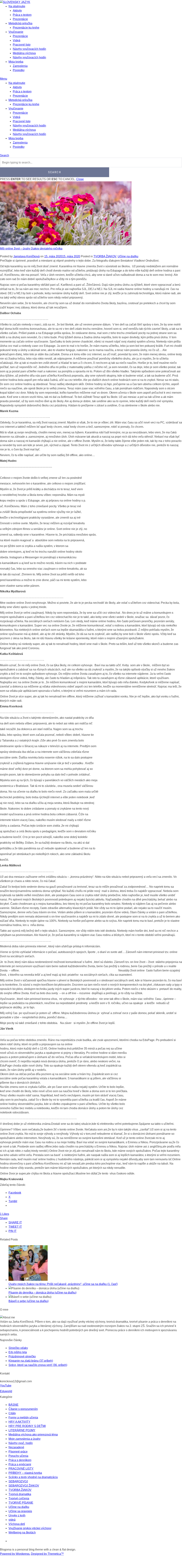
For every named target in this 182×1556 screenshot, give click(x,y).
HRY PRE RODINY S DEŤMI (27, 1426)
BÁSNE (13, 1404)
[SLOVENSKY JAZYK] (15, 2)
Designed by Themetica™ (47, 1553)
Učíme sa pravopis (20, 1511)
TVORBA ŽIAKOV (104, 256)
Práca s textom (22, 14)
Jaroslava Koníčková (26, 256)
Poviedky (19, 70)
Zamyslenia (20, 65)
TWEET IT (15, 1226)
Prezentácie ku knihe (26, 27)
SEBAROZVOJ (18, 1481)
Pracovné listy (22, 44)
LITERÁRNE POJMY (22, 1430)
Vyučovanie (16, 31)
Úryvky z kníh (17, 1515)
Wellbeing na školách (22, 1532)
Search (4, 155)
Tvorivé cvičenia (19, 1498)
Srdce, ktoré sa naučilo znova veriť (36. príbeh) (38, 1364)
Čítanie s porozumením (23, 1408)
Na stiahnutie (17, 6)
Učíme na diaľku (128, 256)
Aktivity (17, 10)
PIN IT (13, 1230)
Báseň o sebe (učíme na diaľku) (29, 1301)
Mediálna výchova (24, 53)
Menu (3, 78)
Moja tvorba (16, 61)
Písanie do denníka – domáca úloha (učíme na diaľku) (42, 1292)
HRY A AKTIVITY (19, 1421)
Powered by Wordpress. (15, 1553)
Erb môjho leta (18, 1352)
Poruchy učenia (18, 1455)
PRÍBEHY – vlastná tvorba (25, 1472)
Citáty (12, 1413)
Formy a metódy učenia (23, 1417)
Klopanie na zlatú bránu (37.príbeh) (31, 1360)
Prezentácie (20, 19)
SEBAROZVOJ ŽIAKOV (24, 1485)
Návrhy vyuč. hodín (21, 1443)
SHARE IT (15, 1222)
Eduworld (6, 1391)
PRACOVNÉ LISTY (21, 1468)
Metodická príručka (20, 23)
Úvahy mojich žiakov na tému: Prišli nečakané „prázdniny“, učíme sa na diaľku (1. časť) (63, 1284)
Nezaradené (16, 1447)
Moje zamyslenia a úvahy (25, 1438)
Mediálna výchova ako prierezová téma (33, 1434)
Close (80, 179)
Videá (16, 40)
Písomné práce (18, 1451)
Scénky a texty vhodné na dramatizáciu (33, 1477)
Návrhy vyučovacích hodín (29, 48)
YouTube (5, 1385)
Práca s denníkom (20, 1460)
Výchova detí (17, 1523)
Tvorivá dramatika (20, 1494)
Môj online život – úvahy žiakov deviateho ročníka (31, 248)
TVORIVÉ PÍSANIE (21, 1502)
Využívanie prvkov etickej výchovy (30, 1528)
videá (12, 1519)
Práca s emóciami (20, 1464)
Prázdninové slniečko (22, 1356)
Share (4, 1218)
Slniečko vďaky (18, 1347)
